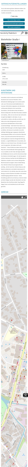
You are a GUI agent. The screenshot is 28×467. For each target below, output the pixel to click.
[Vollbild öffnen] (25, 197)
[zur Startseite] (10, 33)
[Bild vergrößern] (14, 51)
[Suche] (22, 33)
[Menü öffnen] (26, 33)
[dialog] (14, 15)
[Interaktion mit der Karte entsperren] (22, 197)
